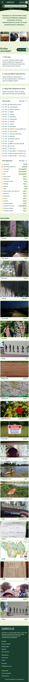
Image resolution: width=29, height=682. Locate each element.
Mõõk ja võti (4, 378)
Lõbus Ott (4, 599)
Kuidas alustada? (6, 644)
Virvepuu (4, 238)
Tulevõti (3, 298)
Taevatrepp (4, 318)
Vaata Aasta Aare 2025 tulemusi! (15, 6)
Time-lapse (4, 258)
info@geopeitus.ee (7, 666)
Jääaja (3, 358)
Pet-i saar (4, 278)
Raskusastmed (5, 651)
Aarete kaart (5, 657)
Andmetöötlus (5, 676)
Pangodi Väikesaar (6, 499)
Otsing (3, 660)
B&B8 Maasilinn (5, 418)
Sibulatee (4, 338)
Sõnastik (4, 649)
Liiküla (3, 519)
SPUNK (3, 539)
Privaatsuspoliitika (6, 673)
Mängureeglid (5, 646)
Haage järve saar (6, 478)
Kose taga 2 (4, 438)
